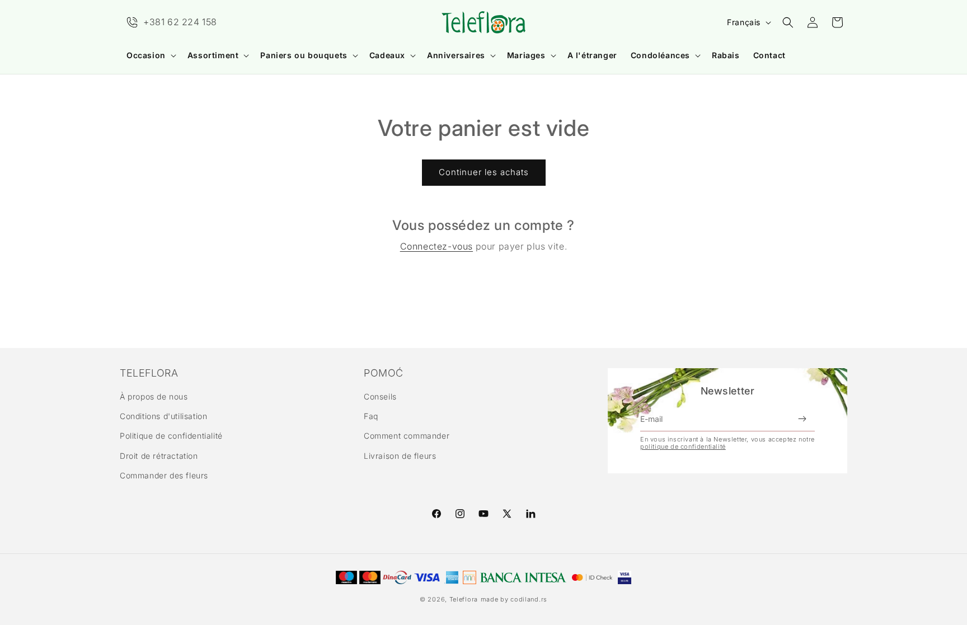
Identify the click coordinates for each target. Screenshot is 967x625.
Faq (371, 416)
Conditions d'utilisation (163, 416)
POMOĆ (383, 373)
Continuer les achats (484, 172)
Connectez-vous (436, 246)
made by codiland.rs (514, 599)
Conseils (380, 396)
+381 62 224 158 (180, 21)
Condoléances (660, 55)
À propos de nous (154, 396)
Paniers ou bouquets (303, 55)
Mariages (526, 55)
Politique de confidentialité (171, 435)
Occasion (146, 55)
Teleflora (463, 599)
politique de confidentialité (683, 446)
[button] (150, 55)
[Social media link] (530, 513)
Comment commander (406, 435)
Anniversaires (456, 55)
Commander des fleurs (164, 475)
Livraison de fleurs (400, 455)
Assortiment (213, 55)
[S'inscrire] (802, 419)
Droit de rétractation (159, 455)
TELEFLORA (149, 373)
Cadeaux (387, 55)
